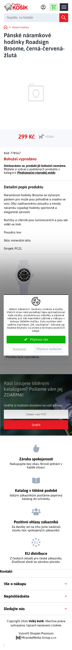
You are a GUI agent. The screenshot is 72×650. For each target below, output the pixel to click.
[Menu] (64, 7)
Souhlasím (36, 339)
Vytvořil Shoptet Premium (36, 633)
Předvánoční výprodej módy (36, 172)
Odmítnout (48, 349)
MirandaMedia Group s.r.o (38, 637)
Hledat (63, 17)
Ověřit (36, 425)
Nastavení (19, 349)
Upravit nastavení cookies (43, 625)
